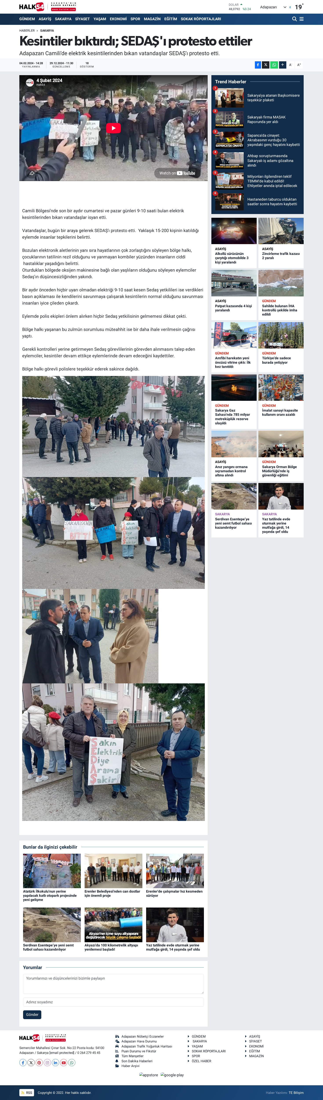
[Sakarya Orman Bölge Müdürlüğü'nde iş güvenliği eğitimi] (281, 444)
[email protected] (61, 1053)
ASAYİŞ (45, 19)
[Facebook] (23, 1062)
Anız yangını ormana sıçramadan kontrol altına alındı (231, 471)
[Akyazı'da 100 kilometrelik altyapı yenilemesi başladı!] (113, 924)
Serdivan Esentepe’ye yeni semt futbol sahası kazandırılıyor (48, 947)
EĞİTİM (170, 19)
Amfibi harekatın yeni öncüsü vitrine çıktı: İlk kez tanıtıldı (233, 362)
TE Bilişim (296, 1093)
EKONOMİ (118, 19)
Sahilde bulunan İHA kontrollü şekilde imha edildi (279, 310)
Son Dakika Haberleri (137, 1061)
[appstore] (149, 1075)
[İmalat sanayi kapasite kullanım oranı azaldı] (281, 387)
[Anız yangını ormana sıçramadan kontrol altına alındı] (234, 444)
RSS (28, 1093)
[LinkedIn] (55, 1062)
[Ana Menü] (301, 19)
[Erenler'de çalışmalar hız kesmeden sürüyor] (175, 870)
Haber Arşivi (131, 1066)
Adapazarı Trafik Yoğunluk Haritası (147, 1046)
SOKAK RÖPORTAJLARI (201, 19)
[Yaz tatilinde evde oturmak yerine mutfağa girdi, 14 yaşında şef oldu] (175, 924)
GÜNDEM (27, 19)
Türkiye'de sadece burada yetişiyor (276, 360)
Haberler (27, 30)
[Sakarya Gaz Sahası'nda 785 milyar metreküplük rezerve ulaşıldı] (234, 387)
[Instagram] (47, 1062)
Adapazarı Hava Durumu (139, 1041)
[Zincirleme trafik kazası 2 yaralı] (281, 231)
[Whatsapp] (71, 1062)
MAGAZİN (152, 19)
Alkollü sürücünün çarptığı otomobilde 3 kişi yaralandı (232, 258)
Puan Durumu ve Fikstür (139, 1051)
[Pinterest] (39, 1062)
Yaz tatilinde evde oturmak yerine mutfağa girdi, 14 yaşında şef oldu (173, 947)
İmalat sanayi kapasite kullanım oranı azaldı (280, 412)
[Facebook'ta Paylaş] (258, 65)
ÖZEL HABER (201, 1061)
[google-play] (172, 1075)
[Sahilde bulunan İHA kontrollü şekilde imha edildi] (281, 283)
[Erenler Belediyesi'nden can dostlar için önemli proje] (113, 870)
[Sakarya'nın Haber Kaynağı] (47, 7)
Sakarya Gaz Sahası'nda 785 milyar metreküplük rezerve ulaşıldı (232, 416)
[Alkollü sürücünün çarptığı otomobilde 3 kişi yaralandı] (234, 231)
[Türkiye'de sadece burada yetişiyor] (281, 335)
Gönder (32, 1014)
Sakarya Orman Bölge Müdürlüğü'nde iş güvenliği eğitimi (279, 471)
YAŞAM (100, 19)
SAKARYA (63, 19)
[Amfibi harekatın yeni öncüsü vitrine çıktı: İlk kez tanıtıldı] (234, 335)
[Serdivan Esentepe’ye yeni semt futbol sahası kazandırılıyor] (52, 924)
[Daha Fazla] (282, 65)
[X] (31, 1062)
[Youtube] (63, 1062)
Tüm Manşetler (132, 1056)
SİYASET (82, 19)
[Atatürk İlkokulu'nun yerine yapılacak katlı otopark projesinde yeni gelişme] (52, 870)
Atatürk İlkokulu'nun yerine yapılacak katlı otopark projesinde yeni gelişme (50, 895)
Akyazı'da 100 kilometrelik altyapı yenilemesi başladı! (111, 947)
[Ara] (295, 19)
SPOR (135, 19)
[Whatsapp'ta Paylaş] (274, 65)
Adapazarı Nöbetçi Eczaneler (143, 1036)
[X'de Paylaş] (265, 65)
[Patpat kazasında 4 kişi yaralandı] (234, 283)
